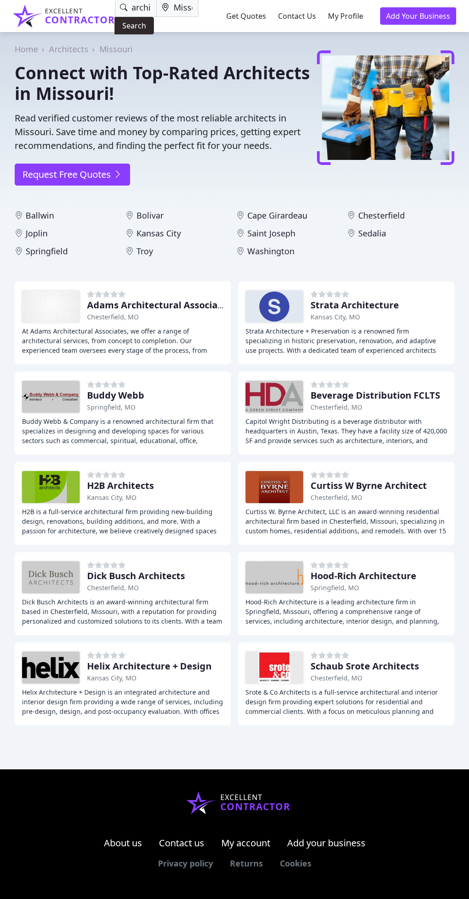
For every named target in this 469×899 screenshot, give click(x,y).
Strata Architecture (355, 305)
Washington (270, 251)
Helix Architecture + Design (149, 666)
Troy (144, 251)
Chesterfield (381, 215)
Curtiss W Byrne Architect (369, 485)
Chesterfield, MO (113, 316)
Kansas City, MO (335, 316)
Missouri (116, 49)
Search (134, 26)
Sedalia (372, 233)
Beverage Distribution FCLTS (375, 395)
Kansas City (158, 233)
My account (245, 843)
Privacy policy (185, 863)
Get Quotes (246, 16)
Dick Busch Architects (136, 576)
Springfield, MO (111, 407)
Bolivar (150, 215)
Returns (246, 863)
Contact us (181, 843)
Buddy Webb (115, 395)
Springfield (47, 251)
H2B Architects (120, 485)
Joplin (37, 233)
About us (123, 843)
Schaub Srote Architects (365, 666)
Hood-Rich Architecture (363, 576)
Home (26, 49)
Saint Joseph (271, 233)
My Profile (345, 16)
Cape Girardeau (277, 215)
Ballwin (40, 215)
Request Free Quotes (67, 174)
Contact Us (297, 16)
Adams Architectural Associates (159, 305)
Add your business (326, 843)
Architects (68, 49)
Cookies (295, 863)
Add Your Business (418, 16)
